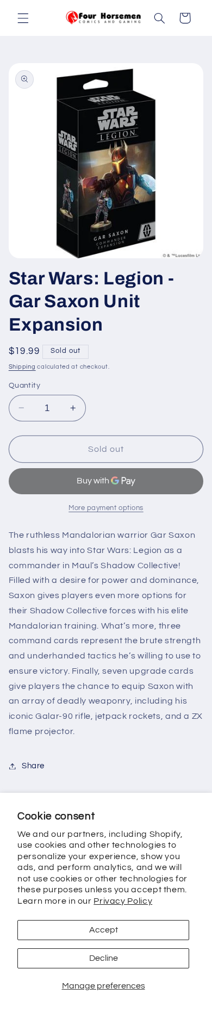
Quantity (24, 385)
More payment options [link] (106, 508)
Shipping (22, 367)
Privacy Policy (122, 901)
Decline (103, 958)
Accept (103, 929)
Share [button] (33, 766)
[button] (22, 17)
